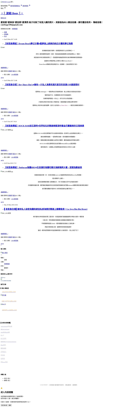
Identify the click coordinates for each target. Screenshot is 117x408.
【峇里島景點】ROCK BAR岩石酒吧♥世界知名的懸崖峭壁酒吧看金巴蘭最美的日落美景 (44, 126)
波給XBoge (3, 277)
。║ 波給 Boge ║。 (12, 13)
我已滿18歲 (4, 405)
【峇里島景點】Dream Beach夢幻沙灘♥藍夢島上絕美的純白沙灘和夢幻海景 (38, 43)
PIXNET (46, 385)
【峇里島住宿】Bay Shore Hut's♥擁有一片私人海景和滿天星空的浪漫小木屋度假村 (41, 84)
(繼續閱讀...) (4, 67)
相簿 (5, 32)
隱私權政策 (68, 385)
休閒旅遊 (14, 29)
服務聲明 (75, 385)
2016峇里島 (14, 74)
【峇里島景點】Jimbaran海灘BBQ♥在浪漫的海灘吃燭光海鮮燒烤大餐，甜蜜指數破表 (43, 167)
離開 (10, 405)
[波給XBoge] (1, 279)
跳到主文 (3, 18)
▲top (2, 77)
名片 (5, 36)
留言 (14, 71)
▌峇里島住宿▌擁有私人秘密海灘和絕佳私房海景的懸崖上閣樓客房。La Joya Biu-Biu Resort (45, 209)
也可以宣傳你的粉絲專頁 (6, 280)
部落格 (6, 34)
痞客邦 (10, 71)
